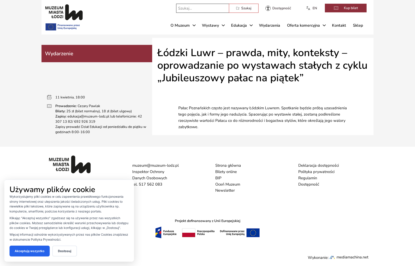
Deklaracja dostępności (318, 165)
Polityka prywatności (316, 171)
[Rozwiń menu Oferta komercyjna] (324, 25)
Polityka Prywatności (45, 239)
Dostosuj (64, 251)
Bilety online (226, 171)
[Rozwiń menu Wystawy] (223, 25)
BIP (218, 178)
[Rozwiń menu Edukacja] (251, 25)
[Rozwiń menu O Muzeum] (194, 25)
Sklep (358, 25)
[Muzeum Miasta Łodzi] (64, 12)
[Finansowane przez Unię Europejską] (62, 26)
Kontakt (339, 25)
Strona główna (228, 165)
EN (315, 8)
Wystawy (210, 25)
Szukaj (246, 8)
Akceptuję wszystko (30, 251)
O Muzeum (180, 25)
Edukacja (239, 25)
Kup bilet (351, 8)
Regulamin (307, 178)
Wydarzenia (269, 25)
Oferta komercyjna (303, 25)
